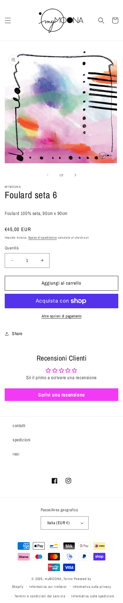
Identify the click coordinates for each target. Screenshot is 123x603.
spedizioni (22, 440)
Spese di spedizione (42, 237)
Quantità (12, 248)
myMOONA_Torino (59, 579)
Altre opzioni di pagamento (62, 316)
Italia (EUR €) (58, 522)
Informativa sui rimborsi (48, 586)
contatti (19, 425)
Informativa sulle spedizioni (92, 596)
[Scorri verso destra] (75, 175)
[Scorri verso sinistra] (48, 175)
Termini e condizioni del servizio (40, 596)
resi (16, 454)
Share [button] (17, 333)
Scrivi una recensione (61, 394)
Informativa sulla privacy (92, 586)
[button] (8, 20)
